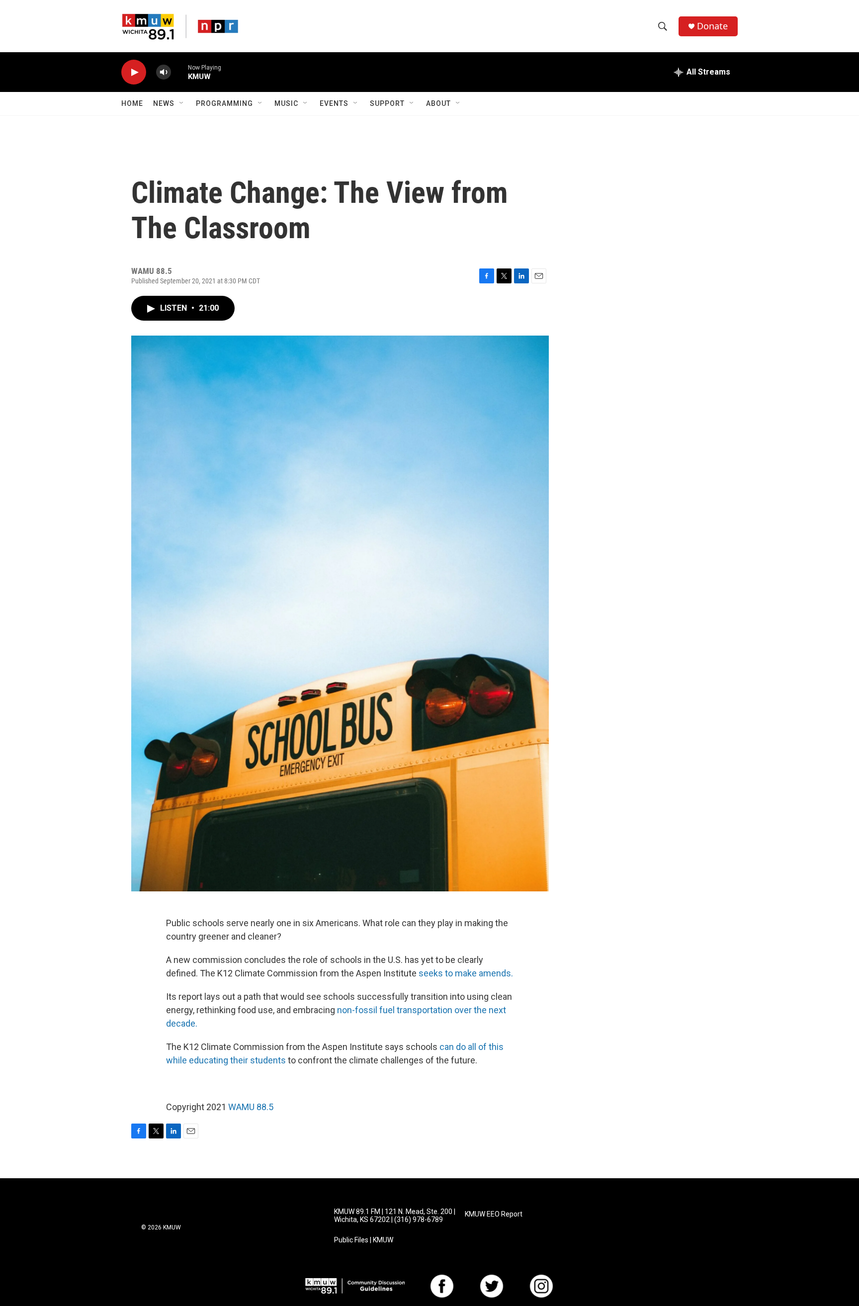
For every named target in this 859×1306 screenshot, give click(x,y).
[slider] (179, 72)
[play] (134, 72)
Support (387, 103)
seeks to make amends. (466, 973)
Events (334, 103)
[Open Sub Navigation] (182, 103)
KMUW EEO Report (493, 1214)
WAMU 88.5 (250, 1107)
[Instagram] (541, 1286)
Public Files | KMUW (363, 1240)
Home (132, 103)
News (163, 103)
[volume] (163, 72)
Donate (712, 26)
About (438, 103)
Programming (224, 103)
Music (286, 103)
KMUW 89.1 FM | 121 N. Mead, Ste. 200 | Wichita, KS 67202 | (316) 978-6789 (394, 1215)
